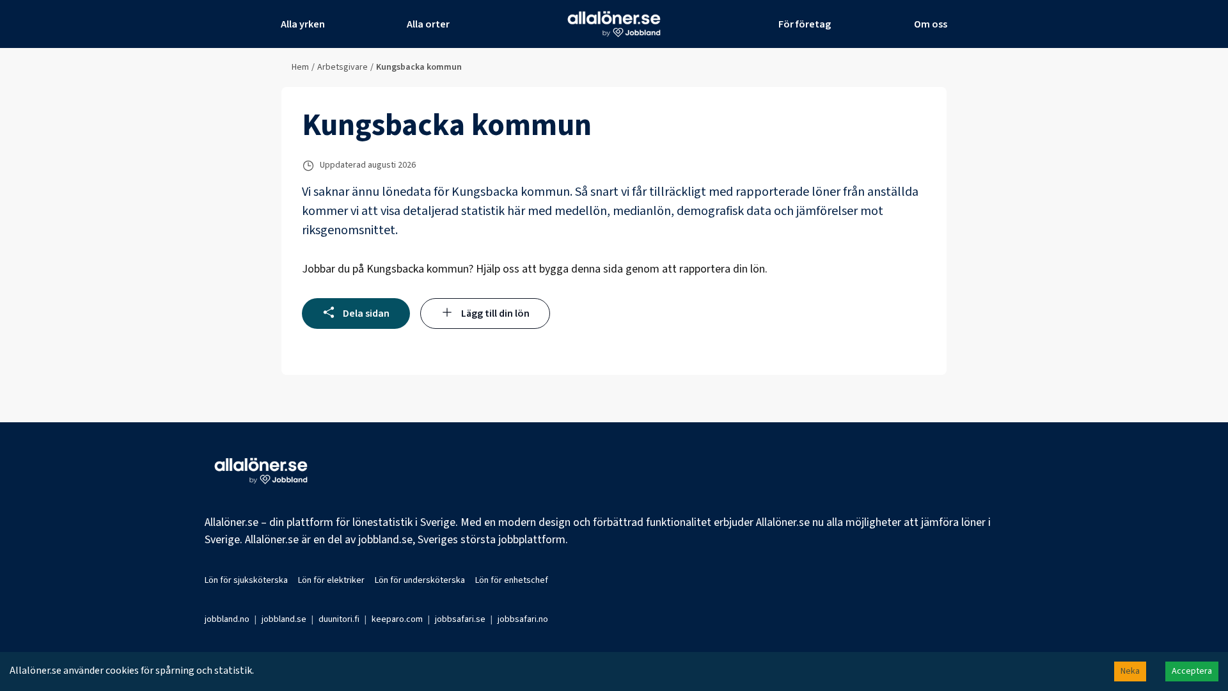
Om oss (930, 24)
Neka (1130, 671)
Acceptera (1192, 671)
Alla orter (428, 24)
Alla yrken (303, 24)
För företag (804, 24)
